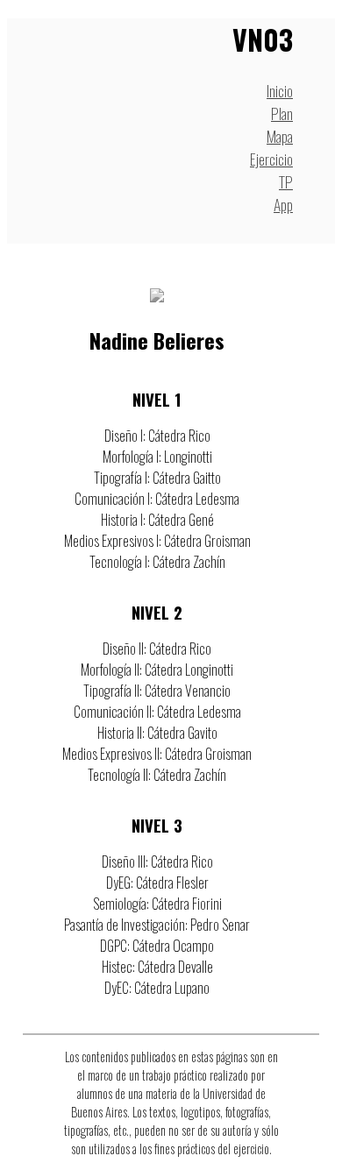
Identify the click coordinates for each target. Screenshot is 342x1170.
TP (286, 181)
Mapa (280, 135)
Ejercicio (271, 158)
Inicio (280, 90)
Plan (282, 113)
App (283, 204)
